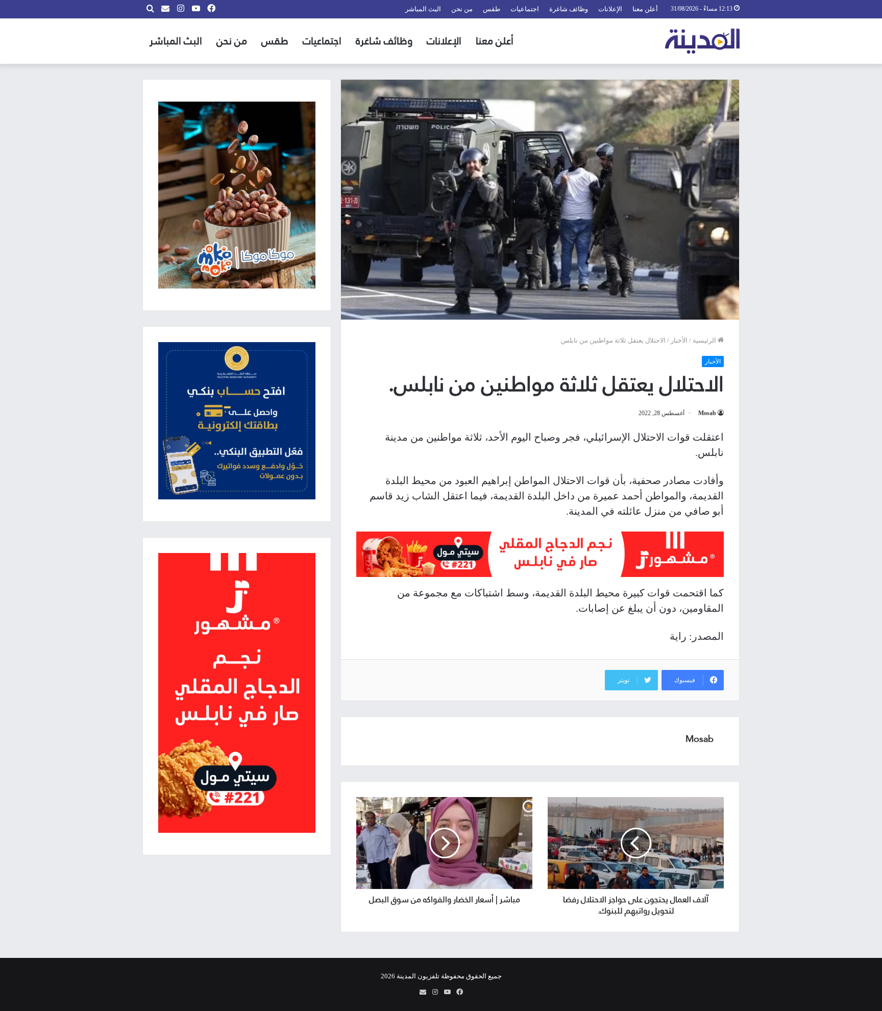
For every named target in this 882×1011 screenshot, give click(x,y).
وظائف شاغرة (568, 9)
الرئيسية (705, 340)
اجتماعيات (524, 9)
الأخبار (679, 340)
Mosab (707, 413)
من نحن (462, 9)
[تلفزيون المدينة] (702, 41)
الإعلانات (610, 9)
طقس (491, 9)
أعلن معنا (645, 9)
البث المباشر (423, 9)
